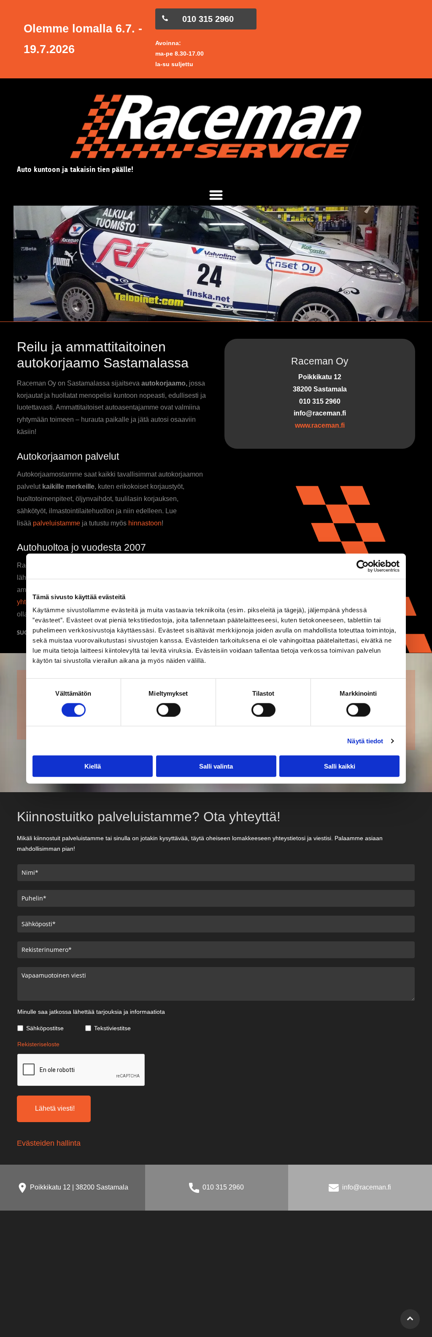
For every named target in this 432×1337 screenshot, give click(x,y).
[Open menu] (216, 195)
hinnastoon (145, 523)
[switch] (169, 709)
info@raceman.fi (366, 1187)
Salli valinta (216, 766)
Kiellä (92, 766)
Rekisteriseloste (38, 1044)
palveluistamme (56, 523)
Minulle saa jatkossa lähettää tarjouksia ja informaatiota (91, 1011)
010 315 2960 (223, 1187)
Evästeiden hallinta (49, 1143)
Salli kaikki (339, 766)
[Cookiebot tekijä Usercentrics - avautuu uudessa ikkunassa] (363, 566)
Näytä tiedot (365, 740)
